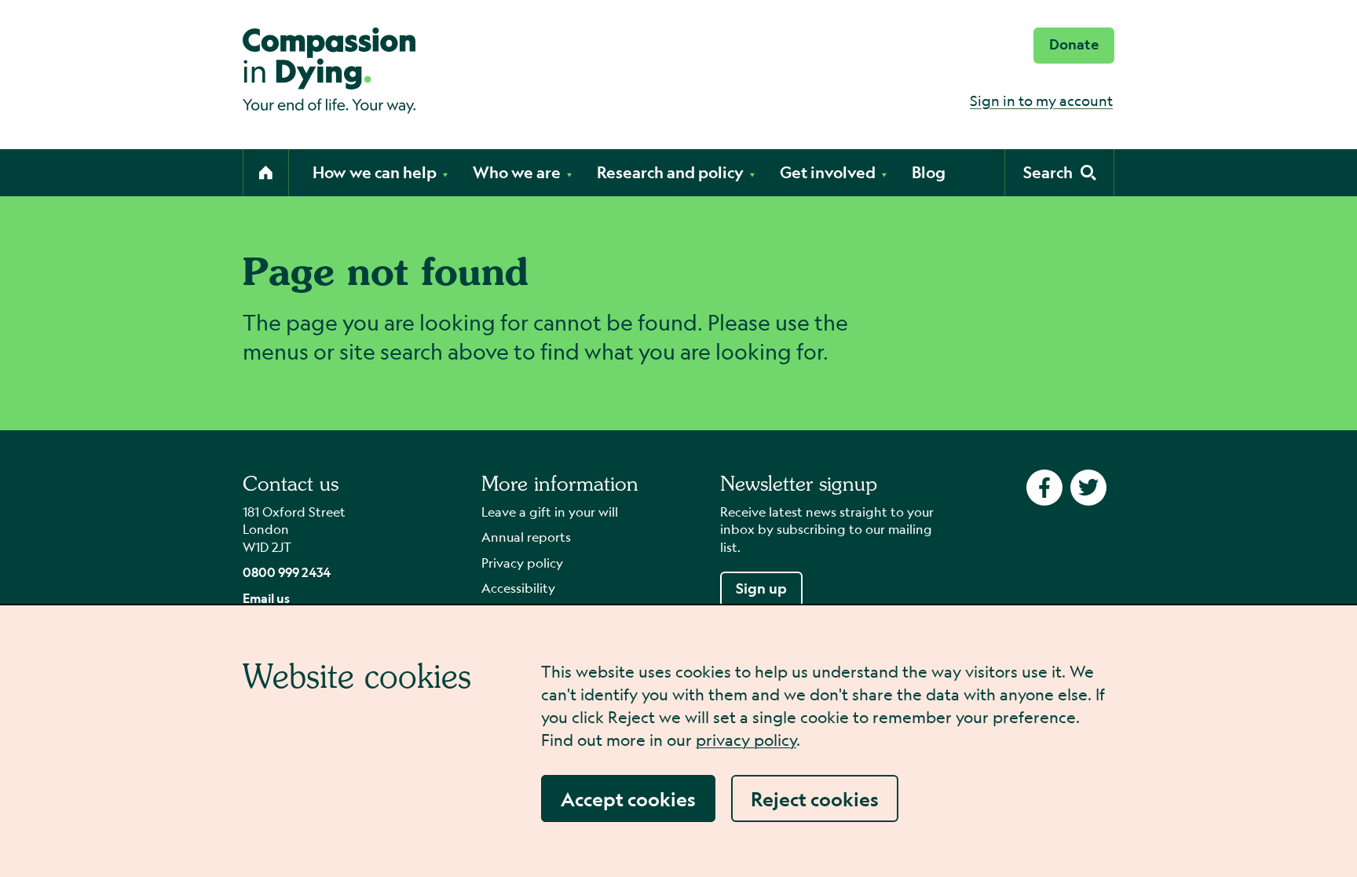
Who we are (517, 172)
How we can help (375, 172)
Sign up (761, 588)
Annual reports (526, 536)
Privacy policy (522, 562)
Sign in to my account (1041, 100)
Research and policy (670, 172)
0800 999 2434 (287, 572)
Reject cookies (815, 798)
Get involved (828, 172)
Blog (929, 172)
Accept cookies (628, 798)
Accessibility (518, 587)
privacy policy (746, 740)
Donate (1074, 44)
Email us (266, 598)
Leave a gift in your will (549, 511)
